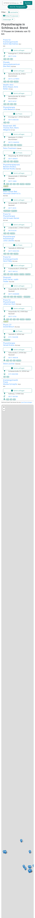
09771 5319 (12, 56)
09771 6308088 (13, 294)
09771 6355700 (13, 251)
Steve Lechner (9, 364)
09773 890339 (13, 120)
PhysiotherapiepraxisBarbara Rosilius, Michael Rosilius (11, 167)
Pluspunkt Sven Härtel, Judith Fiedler (10, 279)
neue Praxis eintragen (26, 402)
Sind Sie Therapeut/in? (17, 7)
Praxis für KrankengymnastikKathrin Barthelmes (10, 42)
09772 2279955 (13, 79)
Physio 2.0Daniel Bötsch (8, 326)
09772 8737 (12, 101)
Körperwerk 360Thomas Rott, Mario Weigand (11, 128)
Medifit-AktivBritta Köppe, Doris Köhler (10, 87)
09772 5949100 (13, 142)
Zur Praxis (19, 114)
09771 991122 (13, 271)
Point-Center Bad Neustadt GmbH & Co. (12, 192)
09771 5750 (12, 316)
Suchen (28, 3)
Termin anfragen (18, 50)
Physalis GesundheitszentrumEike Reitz (11, 64)
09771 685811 (13, 159)
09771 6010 (12, 208)
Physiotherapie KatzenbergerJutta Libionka (9, 238)
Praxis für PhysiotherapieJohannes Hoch (9, 302)
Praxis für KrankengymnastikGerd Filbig (10, 259)
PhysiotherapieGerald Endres (9, 344)
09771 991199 (13, 396)
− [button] (3, 410)
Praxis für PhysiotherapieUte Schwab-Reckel (11, 216)
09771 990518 (13, 357)
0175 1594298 (13, 337)
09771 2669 (12, 181)
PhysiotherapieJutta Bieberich (9, 108)
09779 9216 (12, 230)
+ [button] (3, 407)
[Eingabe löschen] (21, 3)
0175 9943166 (13, 374)
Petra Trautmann (10, 148)
